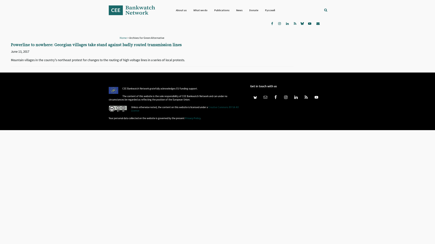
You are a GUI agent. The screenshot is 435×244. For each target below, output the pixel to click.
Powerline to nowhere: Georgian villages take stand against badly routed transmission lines (96, 44)
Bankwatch (134, 10)
